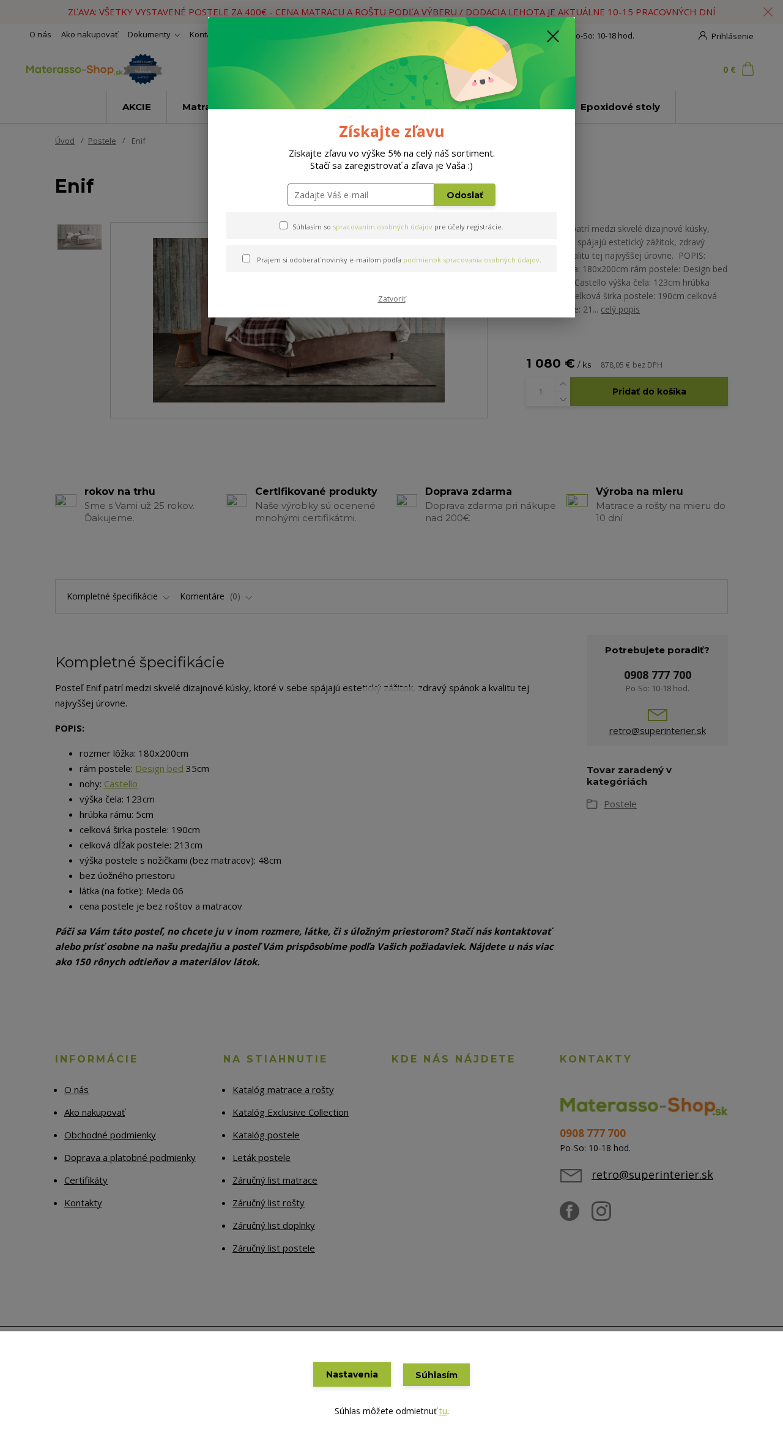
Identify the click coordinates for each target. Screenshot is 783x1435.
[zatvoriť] (553, 36)
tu (443, 1411)
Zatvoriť (392, 299)
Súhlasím (436, 1375)
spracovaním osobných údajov (382, 226)
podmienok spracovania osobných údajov (471, 259)
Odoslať (465, 195)
